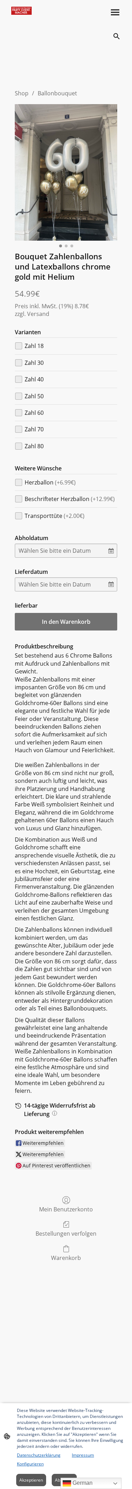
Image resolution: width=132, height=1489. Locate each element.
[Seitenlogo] (21, 11)
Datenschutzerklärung (39, 1455)
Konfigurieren (30, 1464)
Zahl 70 (34, 429)
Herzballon (50, 482)
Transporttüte (54, 516)
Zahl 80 (34, 446)
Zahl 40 (34, 379)
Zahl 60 (34, 413)
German (82, 1483)
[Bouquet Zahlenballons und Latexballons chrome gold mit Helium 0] (66, 172)
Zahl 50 (34, 396)
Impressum (83, 1455)
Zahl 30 (34, 363)
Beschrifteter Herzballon (70, 499)
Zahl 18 (34, 346)
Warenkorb (66, 1257)
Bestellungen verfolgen (66, 1233)
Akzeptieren (31, 1480)
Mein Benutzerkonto (66, 1209)
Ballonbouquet (57, 93)
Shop (22, 93)
